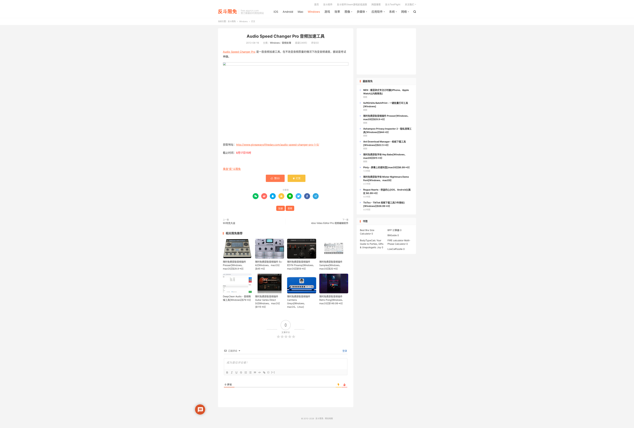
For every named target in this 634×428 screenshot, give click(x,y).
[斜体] (231, 372)
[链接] (264, 372)
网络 (404, 11)
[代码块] (259, 372)
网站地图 (329, 418)
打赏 (296, 178)
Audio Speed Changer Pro (239, 51)
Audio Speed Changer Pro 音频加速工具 (286, 36)
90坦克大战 (229, 223)
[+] (273, 372)
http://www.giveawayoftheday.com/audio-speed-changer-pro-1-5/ (277, 144)
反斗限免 (227, 11)
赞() (275, 178)
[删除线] (241, 372)
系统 (392, 11)
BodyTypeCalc (368, 240)
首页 (316, 4)
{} (268, 372)
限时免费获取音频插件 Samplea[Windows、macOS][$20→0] (330, 265)
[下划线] (236, 372)
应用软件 (377, 11)
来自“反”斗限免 (232, 169)
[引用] (255, 372)
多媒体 (361, 11)
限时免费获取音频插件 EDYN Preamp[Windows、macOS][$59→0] (301, 265)
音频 (290, 208)
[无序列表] (250, 372)
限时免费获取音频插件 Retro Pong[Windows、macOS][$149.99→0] (331, 300)
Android (288, 11)
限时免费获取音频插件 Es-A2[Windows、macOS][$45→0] (268, 265)
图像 (347, 11)
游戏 (327, 11)
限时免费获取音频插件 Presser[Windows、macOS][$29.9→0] (234, 265)
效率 (337, 11)
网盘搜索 (376, 4)
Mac (300, 11)
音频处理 (286, 42)
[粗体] (227, 372)
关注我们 (409, 4)
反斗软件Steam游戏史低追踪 (352, 4)
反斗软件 (328, 4)
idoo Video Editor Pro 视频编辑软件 (329, 223)
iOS (276, 11)
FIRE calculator (395, 240)
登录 (344, 350)
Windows (314, 11)
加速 (280, 208)
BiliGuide (392, 235)
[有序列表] (245, 372)
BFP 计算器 (393, 230)
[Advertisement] (386, 51)
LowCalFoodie (395, 249)
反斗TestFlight (392, 4)
